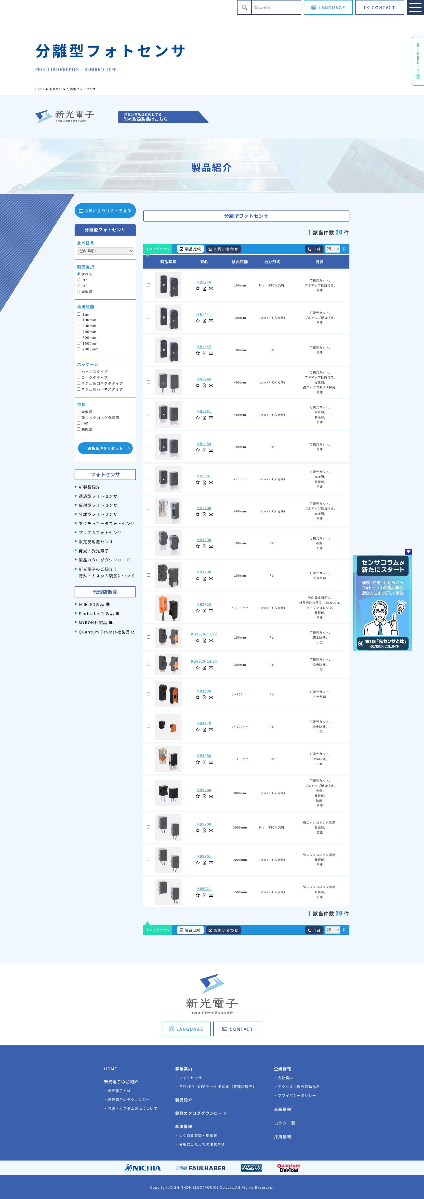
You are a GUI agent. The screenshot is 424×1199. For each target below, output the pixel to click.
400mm (88, 331)
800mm (88, 337)
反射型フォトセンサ (98, 505)
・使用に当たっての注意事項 (200, 1144)
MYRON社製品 (94, 622)
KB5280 (204, 789)
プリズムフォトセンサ (100, 532)
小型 (85, 423)
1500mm (90, 343)
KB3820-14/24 (204, 661)
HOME (110, 1069)
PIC (84, 285)
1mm (86, 314)
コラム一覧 (285, 1123)
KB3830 (204, 691)
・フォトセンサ (188, 1077)
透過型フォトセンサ (98, 496)
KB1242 (204, 346)
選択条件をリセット (105, 448)
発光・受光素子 (94, 551)
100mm (88, 319)
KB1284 (204, 443)
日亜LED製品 (92, 604)
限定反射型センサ (96, 541)
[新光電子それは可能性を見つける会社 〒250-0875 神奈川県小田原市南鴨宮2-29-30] (163, 117)
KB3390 (204, 571)
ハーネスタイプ (94, 371)
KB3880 (204, 755)
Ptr (84, 279)
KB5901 (204, 856)
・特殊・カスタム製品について (131, 1108)
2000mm (90, 348)
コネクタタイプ (94, 377)
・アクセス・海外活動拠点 (297, 1086)
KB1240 (204, 282)
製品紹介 (55, 89)
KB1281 (204, 411)
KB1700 (204, 507)
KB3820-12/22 (204, 633)
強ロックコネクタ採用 (100, 417)
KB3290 (204, 539)
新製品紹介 (89, 487)
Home (40, 89)
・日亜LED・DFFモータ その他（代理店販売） (215, 1086)
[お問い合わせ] (211, 288)
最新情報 (282, 1109)
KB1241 (204, 314)
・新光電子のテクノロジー (127, 1099)
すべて (87, 274)
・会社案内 (283, 1077)
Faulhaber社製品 (97, 613)
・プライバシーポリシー (295, 1095)
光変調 (87, 291)
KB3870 (204, 723)
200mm (88, 325)
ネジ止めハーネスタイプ (102, 389)
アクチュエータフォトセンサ (107, 523)
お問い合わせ (226, 248)
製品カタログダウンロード (105, 560)
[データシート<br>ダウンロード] (205, 289)
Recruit (418, 57)
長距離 (87, 429)
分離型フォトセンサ (98, 514)
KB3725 (204, 604)
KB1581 (204, 475)
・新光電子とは (117, 1090)
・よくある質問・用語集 (196, 1135)
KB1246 (204, 378)
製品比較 (193, 248)
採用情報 (282, 1136)
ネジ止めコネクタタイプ (102, 383)
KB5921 (204, 888)
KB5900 (204, 824)
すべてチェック (158, 248)
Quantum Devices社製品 (105, 632)
